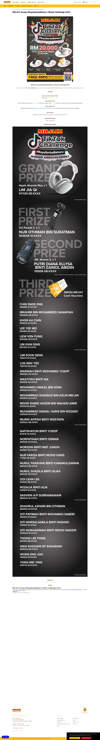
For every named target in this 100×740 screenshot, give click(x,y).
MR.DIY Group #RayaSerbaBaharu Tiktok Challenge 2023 (33, 9)
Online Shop (15, 2)
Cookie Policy (88, 735)
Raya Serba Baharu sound (52, 97)
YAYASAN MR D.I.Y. (61, 720)
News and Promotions (27, 5)
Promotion (18, 9)
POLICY (58, 725)
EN (94, 2)
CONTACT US (76, 722)
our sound (53, 103)
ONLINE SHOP (60, 718)
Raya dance (35, 103)
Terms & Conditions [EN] (50, 582)
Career (35, 5)
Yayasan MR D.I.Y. (31, 2)
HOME (74, 720)
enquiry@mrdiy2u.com (17, 728)
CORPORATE (75, 718)
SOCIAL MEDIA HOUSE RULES (63, 723)
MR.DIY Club (41, 2)
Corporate (23, 2)
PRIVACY (75, 723)
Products (18, 5)
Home (5, 5)
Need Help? (5, 737)
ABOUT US (59, 722)
